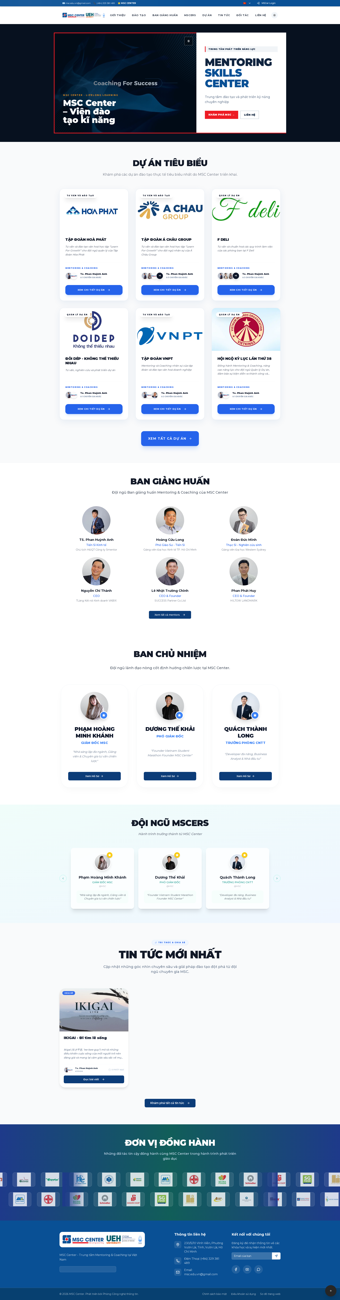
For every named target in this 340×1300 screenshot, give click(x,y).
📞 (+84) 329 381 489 (104, 3)
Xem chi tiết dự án (91, 290)
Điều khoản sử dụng (243, 1294)
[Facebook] (236, 1269)
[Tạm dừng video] (188, 41)
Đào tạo (139, 15)
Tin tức (224, 15)
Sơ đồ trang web (270, 1294)
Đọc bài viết (91, 1079)
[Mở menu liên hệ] (330, 1290)
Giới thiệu (118, 15)
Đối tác (242, 15)
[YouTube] (247, 1269)
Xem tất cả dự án (167, 439)
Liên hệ (260, 15)
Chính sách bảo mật (214, 1294)
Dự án (207, 15)
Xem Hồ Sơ (92, 776)
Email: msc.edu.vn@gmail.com (201, 1272)
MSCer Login (269, 3)
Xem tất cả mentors (167, 614)
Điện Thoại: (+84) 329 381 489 (201, 1261)
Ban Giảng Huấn (165, 15)
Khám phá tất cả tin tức (167, 1103)
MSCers (190, 15)
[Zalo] (258, 1269)
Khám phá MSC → (221, 114)
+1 (160, 276)
